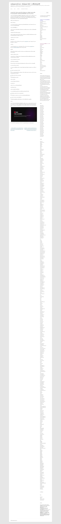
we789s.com (41, 415)
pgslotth (41, 310)
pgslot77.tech (41, 306)
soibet (41, 364)
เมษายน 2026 (41, 109)
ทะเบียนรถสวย (41, 429)
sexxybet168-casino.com (43, 345)
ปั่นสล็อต (41, 436)
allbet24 (41, 62)
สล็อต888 (41, 52)
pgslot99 (41, 307)
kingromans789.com (42, 250)
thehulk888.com (42, 382)
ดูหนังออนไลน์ (41, 25)
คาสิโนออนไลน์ (42, 424)
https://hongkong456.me (43, 38)
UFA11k (41, 391)
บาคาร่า (41, 56)
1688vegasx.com (42, 142)
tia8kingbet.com (42, 384)
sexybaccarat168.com (42, 348)
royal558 (41, 332)
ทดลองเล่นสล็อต (42, 428)
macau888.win (42, 269)
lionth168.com (42, 257)
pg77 (40, 298)
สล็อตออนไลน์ (42, 514)
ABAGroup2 (41, 158)
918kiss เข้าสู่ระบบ (42, 154)
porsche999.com (42, 314)
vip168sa (41, 409)
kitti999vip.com (42, 253)
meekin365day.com (42, 275)
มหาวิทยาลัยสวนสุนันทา (43, 443)
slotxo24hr (41, 363)
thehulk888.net (42, 383)
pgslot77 (41, 30)
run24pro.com (42, 335)
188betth (41, 146)
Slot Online (41, 359)
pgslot (41, 54)
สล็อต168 (41, 37)
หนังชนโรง (41, 22)
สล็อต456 (41, 451)
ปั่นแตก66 (41, 437)
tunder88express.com (42, 390)
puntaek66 (41, 322)
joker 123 (41, 64)
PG (40, 294)
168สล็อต (41, 144)
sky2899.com (41, 356)
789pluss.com (41, 150)
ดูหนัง (40, 34)
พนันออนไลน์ (41, 439)
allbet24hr (41, 162)
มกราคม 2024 (41, 136)
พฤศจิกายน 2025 (42, 114)
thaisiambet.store (42, 381)
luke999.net (41, 264)
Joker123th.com (42, 245)
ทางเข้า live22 (41, 430)
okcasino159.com (42, 291)
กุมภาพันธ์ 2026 (42, 111)
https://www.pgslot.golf (43, 29)
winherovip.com (42, 418)
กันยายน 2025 (41, 116)
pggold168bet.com (42, 301)
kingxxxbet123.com (42, 251)
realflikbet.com (42, 325)
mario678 (41, 270)
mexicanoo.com (42, 277)
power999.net (41, 315)
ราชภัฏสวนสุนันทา (42, 446)
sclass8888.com (42, 344)
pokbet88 (41, 313)
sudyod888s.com (42, 374)
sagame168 (41, 338)
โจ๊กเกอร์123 (42, 515)
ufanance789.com (42, 398)
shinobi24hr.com (42, 351)
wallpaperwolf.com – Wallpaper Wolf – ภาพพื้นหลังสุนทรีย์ (25, 4)
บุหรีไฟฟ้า (41, 435)
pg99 (40, 31)
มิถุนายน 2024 (41, 131)
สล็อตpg (44, 513)
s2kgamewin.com (42, 336)
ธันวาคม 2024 (41, 125)
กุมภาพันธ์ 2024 (42, 135)
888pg (41, 151)
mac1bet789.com (42, 267)
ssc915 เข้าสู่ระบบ (47, 510)
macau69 (41, 268)
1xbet (40, 147)
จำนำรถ (41, 425)
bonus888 (44, 505)
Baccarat (41, 170)
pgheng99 (41, 303)
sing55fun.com (42, 352)
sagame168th (41, 339)
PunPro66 (41, 318)
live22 (40, 33)
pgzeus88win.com (42, 311)
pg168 (41, 297)
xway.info (41, 420)
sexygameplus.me (42, 350)
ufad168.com (41, 394)
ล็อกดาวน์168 (41, 447)
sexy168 (41, 346)
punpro (41, 317)
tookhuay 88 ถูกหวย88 (43, 387)
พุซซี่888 (41, 55)
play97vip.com (42, 312)
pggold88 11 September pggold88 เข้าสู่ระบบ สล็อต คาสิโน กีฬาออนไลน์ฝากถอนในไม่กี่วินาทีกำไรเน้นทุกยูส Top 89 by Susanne (30, 129)
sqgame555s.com (42, 366)
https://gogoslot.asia (42, 70)
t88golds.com (41, 377)
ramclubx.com (42, 324)
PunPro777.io (41, 321)
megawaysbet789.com (43, 276)
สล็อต (40, 449)
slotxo (41, 57)
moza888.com (41, 283)
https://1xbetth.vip (42, 60)
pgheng (41, 302)
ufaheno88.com (42, 396)
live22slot (41, 260)
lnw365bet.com (42, 261)
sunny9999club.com (42, 375)
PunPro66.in (41, 319)
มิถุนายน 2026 (41, 107)
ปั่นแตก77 (41, 438)
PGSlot (41, 304)
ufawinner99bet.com (42, 401)
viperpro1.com (42, 410)
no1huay (41, 289)
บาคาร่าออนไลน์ (42, 434)
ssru (40, 372)
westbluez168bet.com (42, 416)
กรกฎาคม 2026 (42, 106)
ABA (40, 157)
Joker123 (41, 506)
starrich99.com (42, 373)
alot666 (41, 164)
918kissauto (41, 155)
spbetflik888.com (42, 365)
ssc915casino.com (42, 370)
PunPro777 (41, 320)
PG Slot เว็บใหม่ (42, 296)
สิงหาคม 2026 (41, 105)
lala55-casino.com (42, 255)
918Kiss (41, 153)
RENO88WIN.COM (42, 327)
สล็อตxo (46, 513)
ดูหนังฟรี (41, 35)
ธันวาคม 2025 (41, 113)
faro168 (46, 505)
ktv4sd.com (41, 254)
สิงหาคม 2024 (41, 129)
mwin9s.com (41, 285)
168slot (41, 143)
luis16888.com (42, 263)
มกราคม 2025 (41, 124)
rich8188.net (41, 329)
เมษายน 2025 (41, 121)
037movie (41, 141)
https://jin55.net (42, 47)
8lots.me (41, 152)
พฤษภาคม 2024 (42, 132)
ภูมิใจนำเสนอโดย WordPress (14, 520)
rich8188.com (41, 328)
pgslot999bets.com (42, 308)
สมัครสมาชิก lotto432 (42, 448)
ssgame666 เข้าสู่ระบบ (42, 371)
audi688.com (41, 167)
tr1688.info (41, 388)
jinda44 (41, 50)
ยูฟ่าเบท (41, 444)
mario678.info (41, 272)
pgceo (41, 300)
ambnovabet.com (42, 166)
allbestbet (41, 161)
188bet (41, 145)
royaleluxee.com (42, 334)
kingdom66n (41, 249)
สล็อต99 (44, 512)
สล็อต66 (41, 39)
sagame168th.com (42, 340)
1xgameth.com (42, 149)
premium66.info (42, 316)
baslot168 (41, 173)
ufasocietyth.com (42, 399)
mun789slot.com (42, 284)
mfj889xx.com (41, 279)
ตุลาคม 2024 (41, 127)
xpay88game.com (42, 419)
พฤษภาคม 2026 (42, 108)
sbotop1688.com (42, 343)
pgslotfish (41, 309)
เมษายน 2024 (41, 133)
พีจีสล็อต (41, 441)
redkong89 (41, 326)
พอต (40, 440)
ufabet (41, 393)
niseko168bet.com (42, 287)
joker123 (41, 24)
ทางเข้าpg (41, 431)
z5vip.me (41, 422)
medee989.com (42, 274)
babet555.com (42, 168)
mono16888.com (42, 282)
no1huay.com (41, 290)
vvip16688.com (42, 413)
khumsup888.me (42, 247)
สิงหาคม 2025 (41, 117)
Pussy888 (41, 323)
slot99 (41, 48)
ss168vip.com (41, 368)
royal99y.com (41, 333)
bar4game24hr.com (42, 172)
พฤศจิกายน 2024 (42, 126)
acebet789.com (17, 122)
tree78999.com (42, 389)
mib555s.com (41, 280)
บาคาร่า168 (41, 28)
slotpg (41, 58)
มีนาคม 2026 (41, 110)
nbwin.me (41, 286)
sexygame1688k (42, 349)
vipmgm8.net (41, 411)
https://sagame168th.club (43, 23)
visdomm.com (42, 412)
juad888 (41, 246)
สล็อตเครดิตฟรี (46, 514)
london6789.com (42, 262)
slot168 (41, 46)
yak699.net (41, 421)
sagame (41, 337)
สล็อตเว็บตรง (41, 49)
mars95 (41, 273)
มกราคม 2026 (41, 112)
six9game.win (41, 355)
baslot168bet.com (42, 174)
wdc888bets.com (42, 414)
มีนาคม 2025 (41, 122)
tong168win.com (42, 386)
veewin (41, 405)
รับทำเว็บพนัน (41, 445)
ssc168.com (41, 369)
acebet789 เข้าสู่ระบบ (26, 122)
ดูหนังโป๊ (41, 59)
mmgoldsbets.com (42, 281)
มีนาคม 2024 (41, 134)
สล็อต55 (41, 452)
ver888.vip (41, 408)
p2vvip (41, 292)
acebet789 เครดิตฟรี (16, 47)
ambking (41, 165)
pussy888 (41, 27)
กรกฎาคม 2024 (42, 130)
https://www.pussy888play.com (44, 26)
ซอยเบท (41, 426)
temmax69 (41, 379)
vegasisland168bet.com (43, 406)
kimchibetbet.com (42, 248)
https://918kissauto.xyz (43, 21)
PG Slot (41, 295)
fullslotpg (41, 32)
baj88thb (41, 171)
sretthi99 (41, 367)
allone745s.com (42, 163)
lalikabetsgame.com (42, 256)
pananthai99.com (42, 293)
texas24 (41, 380)
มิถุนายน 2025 (41, 119)
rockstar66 (41, 330)
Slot (40, 358)
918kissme (41, 156)
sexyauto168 (41, 347)
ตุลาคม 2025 (41, 115)
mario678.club (42, 271)
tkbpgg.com (41, 385)
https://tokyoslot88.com (43, 66)
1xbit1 (41, 148)
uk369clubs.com (42, 402)
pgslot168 (41, 305)
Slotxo (41, 362)
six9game (41, 354)
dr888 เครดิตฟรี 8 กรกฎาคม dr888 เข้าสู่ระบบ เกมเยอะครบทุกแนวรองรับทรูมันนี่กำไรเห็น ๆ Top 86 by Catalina (17, 129)
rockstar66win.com (42, 331)
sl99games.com (42, 357)
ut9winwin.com (42, 404)
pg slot (41, 63)
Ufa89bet (41, 392)
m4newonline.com (42, 265)
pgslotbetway (41, 67)
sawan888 (41, 341)
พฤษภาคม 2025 (42, 120)
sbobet (41, 342)
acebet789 (26, 41)
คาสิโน (41, 423)
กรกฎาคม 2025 (42, 118)
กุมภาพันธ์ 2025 (42, 123)
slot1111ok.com (42, 360)
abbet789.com (42, 159)
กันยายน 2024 (41, 128)
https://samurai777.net (43, 65)
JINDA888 (41, 53)
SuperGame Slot (42, 376)
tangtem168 (41, 378)
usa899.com (41, 403)
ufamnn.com (41, 397)
